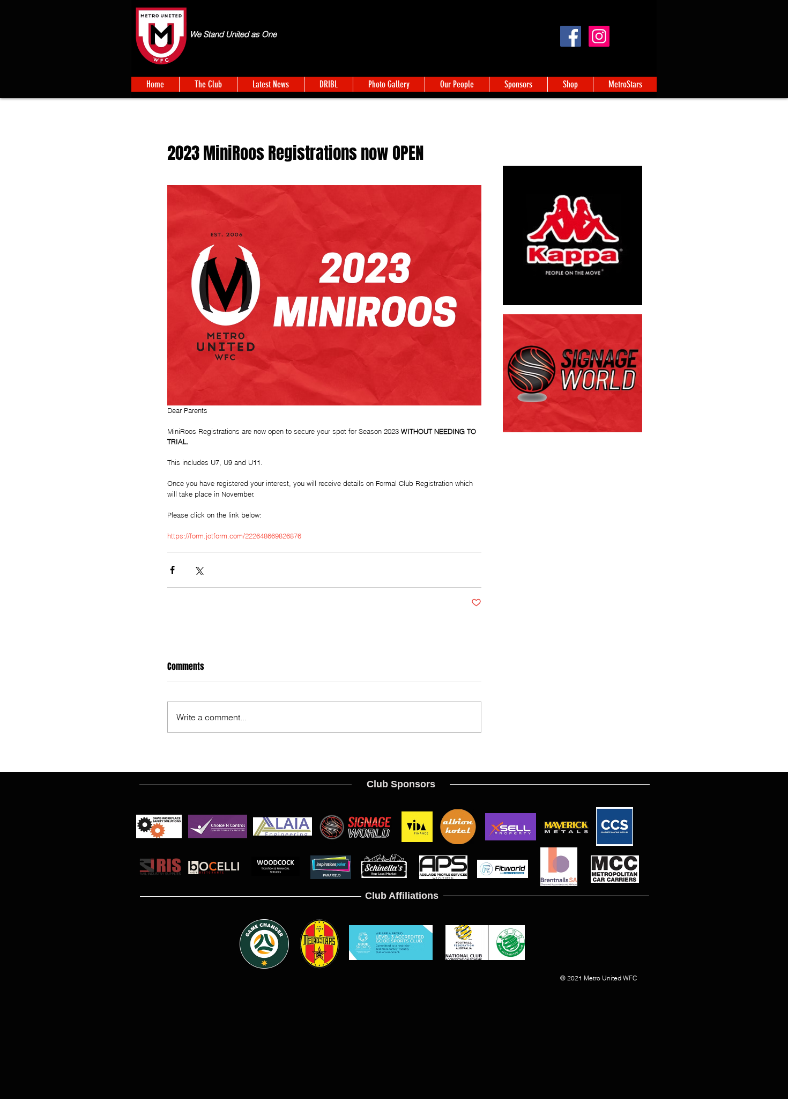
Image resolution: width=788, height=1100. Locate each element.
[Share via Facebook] (172, 570)
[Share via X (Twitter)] (199, 570)
